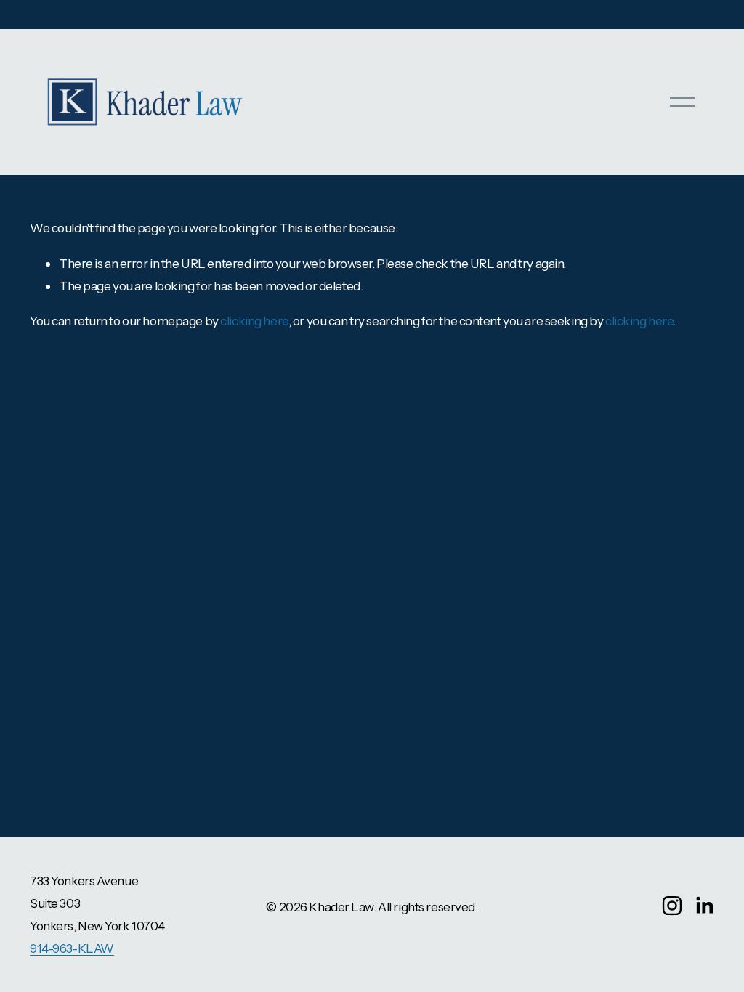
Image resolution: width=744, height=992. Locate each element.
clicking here (254, 320)
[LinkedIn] (704, 905)
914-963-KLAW (72, 948)
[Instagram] (672, 905)
